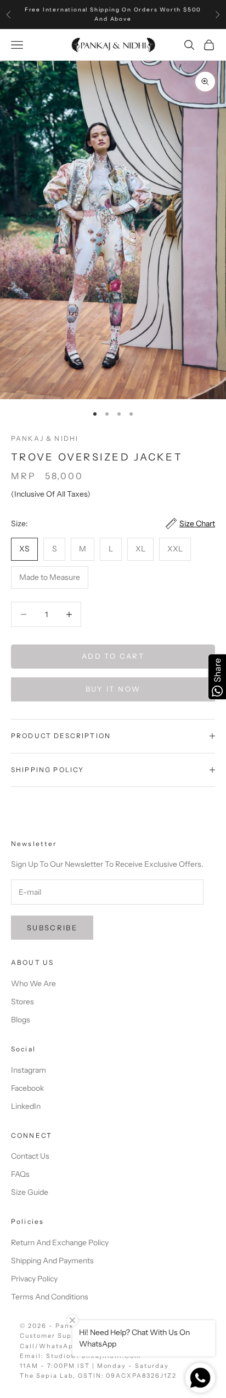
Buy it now (113, 688)
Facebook (27, 1088)
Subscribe (52, 927)
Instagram (28, 1070)
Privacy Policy (34, 1279)
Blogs (20, 1020)
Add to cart (113, 656)
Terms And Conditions (49, 1297)
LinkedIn (26, 1106)
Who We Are (33, 983)
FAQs (20, 1174)
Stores (22, 1001)
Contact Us (30, 1156)
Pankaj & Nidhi (44, 438)
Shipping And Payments (52, 1260)
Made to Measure (49, 577)
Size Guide (29, 1192)
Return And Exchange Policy (60, 1242)
